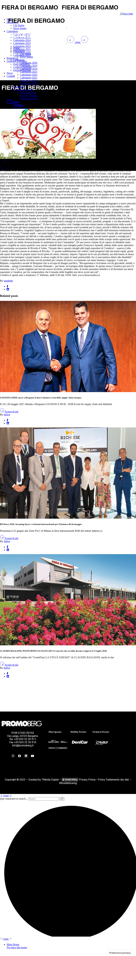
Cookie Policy (71, 779)
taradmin (8, 280)
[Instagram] (13, 756)
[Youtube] (32, 756)
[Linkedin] (26, 756)
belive (7, 414)
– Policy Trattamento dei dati (112, 779)
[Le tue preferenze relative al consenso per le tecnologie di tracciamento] (120, 953)
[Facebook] (19, 756)
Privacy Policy (87, 779)
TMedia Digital (50, 779)
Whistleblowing (68, 783)
